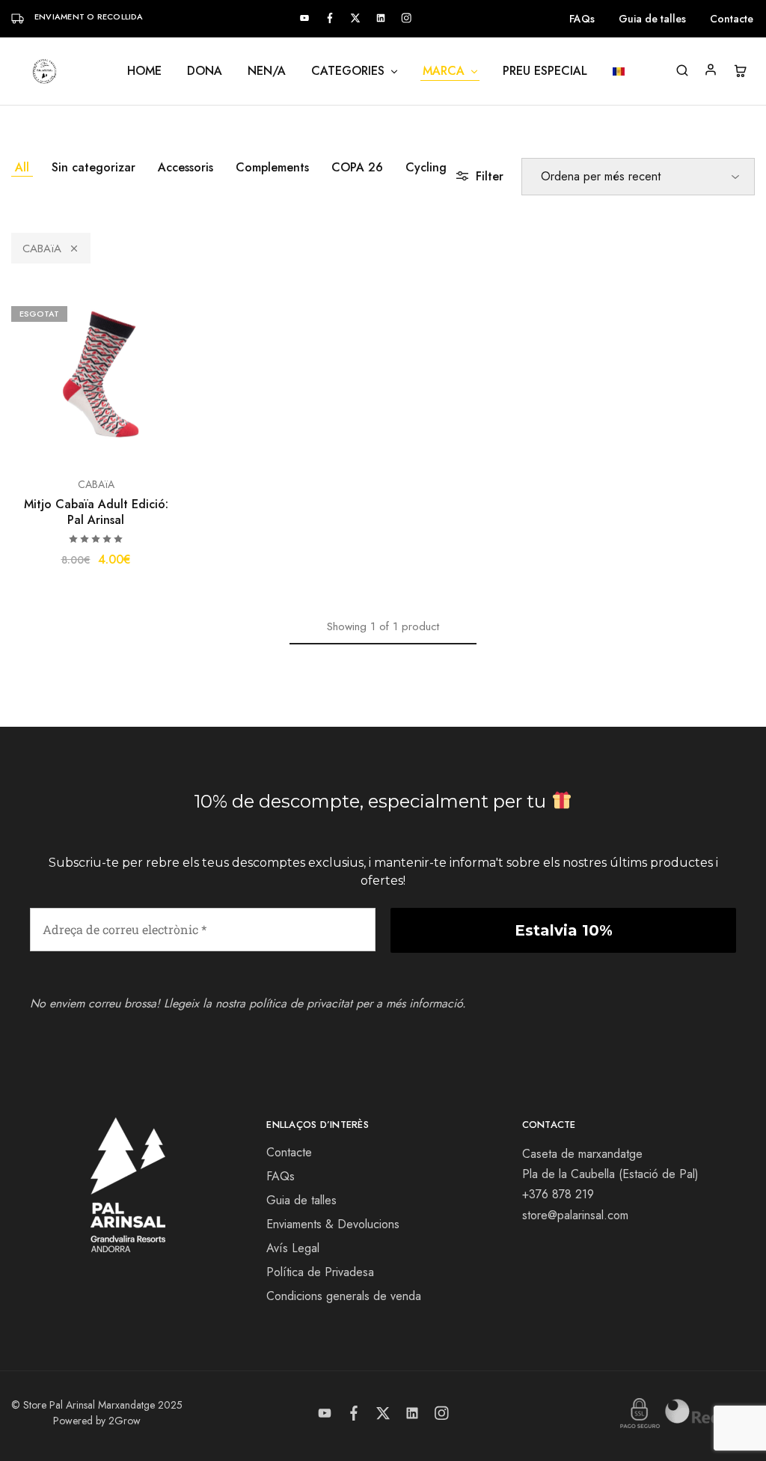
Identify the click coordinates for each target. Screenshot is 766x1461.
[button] (22, 375)
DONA (204, 71)
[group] (95, 375)
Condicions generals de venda (343, 1296)
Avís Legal (292, 1248)
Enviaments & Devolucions (332, 1224)
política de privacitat (300, 1003)
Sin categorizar (93, 167)
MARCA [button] (444, 71)
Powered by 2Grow (97, 1420)
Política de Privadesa (320, 1272)
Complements (272, 167)
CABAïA (41, 248)
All (22, 167)
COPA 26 (357, 167)
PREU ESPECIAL (545, 71)
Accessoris (185, 167)
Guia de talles (652, 18)
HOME (144, 71)
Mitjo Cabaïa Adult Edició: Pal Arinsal (96, 511)
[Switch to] (618, 71)
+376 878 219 (558, 1194)
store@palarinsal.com (575, 1215)
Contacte (731, 18)
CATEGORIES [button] (347, 71)
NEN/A (267, 71)
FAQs (582, 18)
